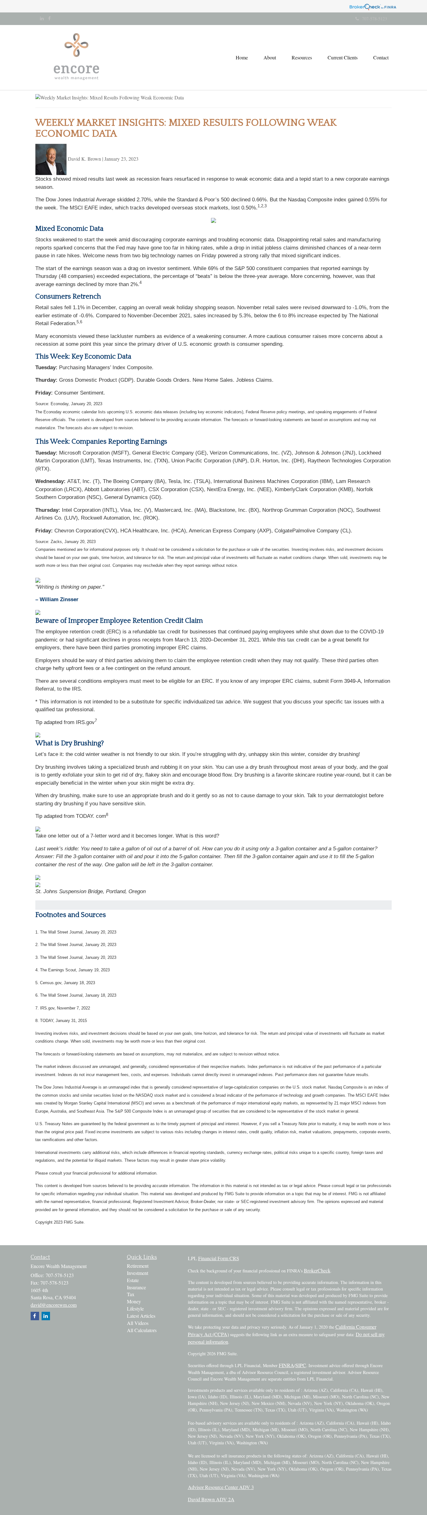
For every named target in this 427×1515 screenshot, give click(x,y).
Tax (130, 1294)
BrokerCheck (317, 1270)
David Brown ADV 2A (211, 1499)
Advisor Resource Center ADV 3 (221, 1487)
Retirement (137, 1265)
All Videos (137, 1323)
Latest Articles (141, 1315)
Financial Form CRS (218, 1258)
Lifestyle (135, 1308)
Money (134, 1301)
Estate (133, 1280)
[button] (270, 57)
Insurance (136, 1287)
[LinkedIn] (42, 18)
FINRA (286, 1365)
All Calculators (142, 1330)
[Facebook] (49, 18)
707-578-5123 (374, 19)
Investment (137, 1273)
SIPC (300, 1365)
